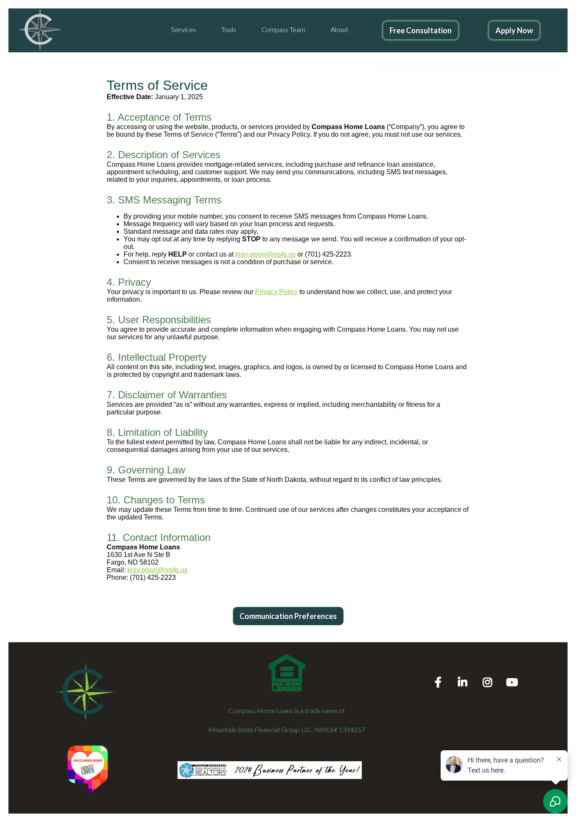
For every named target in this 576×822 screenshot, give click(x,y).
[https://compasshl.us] (40, 29)
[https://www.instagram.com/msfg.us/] (489, 674)
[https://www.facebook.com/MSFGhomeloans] (440, 674)
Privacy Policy (276, 291)
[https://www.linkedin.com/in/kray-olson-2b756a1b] (464, 674)
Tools (228, 29)
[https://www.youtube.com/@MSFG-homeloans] (514, 674)
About (339, 29)
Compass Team (283, 29)
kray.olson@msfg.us (265, 254)
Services (183, 29)
